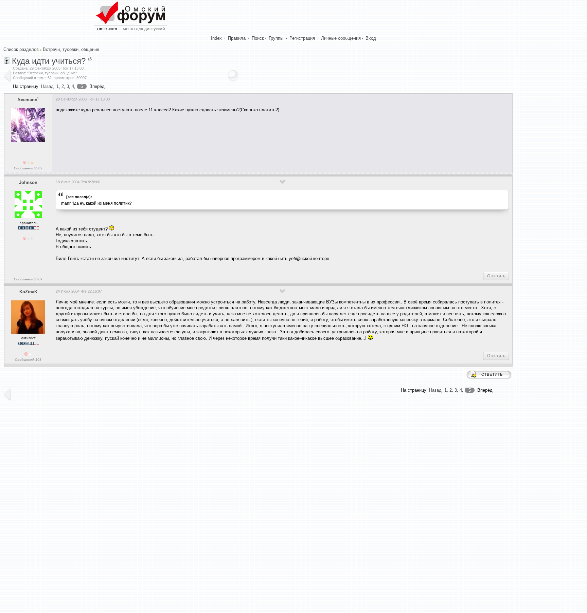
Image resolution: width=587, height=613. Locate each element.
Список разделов (21, 49)
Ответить (496, 276)
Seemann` (28, 99)
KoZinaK (28, 291)
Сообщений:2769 (28, 279)
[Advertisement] (179, 138)
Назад (47, 86)
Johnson (28, 182)
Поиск (258, 38)
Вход (371, 38)
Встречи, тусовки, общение (71, 49)
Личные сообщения (341, 38)
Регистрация (302, 38)
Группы (276, 38)
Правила (237, 38)
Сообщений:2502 (28, 168)
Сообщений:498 (28, 359)
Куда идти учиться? (49, 61)
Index (216, 38)
